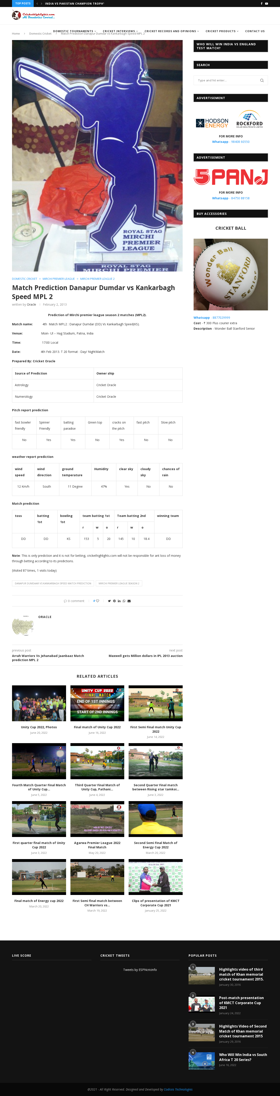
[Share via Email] (129, 601)
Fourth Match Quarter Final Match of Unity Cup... (39, 787)
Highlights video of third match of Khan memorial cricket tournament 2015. (241, 974)
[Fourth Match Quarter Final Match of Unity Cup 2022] (39, 761)
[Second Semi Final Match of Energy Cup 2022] (156, 819)
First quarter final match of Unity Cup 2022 (39, 845)
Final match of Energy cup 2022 (38, 901)
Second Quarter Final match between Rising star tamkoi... (155, 787)
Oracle (31, 304)
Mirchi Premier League (59, 279)
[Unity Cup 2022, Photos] (39, 703)
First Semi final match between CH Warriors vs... (97, 903)
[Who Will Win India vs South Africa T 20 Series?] (202, 1061)
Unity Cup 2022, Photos (39, 727)
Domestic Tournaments (73, 31)
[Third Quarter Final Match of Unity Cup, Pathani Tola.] (97, 761)
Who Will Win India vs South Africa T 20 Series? (243, 1057)
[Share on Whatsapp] (124, 601)
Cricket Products (221, 31)
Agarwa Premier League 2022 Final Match (97, 845)
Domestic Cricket (24, 279)
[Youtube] (266, 3)
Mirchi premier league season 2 (119, 583)
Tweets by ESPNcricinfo (140, 970)
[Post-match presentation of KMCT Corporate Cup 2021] (202, 1004)
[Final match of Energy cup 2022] (39, 877)
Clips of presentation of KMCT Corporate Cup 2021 (156, 903)
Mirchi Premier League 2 (97, 279)
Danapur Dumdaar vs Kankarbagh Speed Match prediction (53, 583)
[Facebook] (261, 3)
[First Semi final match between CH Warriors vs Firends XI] (97, 877)
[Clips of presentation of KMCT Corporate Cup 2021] (156, 877)
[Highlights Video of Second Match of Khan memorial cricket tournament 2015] (202, 1032)
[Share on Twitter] (109, 601)
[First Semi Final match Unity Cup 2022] (156, 703)
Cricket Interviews (119, 31)
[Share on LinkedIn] (119, 601)
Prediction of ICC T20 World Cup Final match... (85, 3)
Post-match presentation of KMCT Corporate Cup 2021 (241, 1002)
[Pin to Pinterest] (114, 601)
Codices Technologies (178, 1089)
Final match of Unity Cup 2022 (97, 727)
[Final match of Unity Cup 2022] (97, 703)
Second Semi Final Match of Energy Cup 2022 (155, 845)
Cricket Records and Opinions (170, 31)
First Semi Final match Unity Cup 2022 (155, 729)
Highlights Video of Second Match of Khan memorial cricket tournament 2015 (243, 1031)
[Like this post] (100, 601)
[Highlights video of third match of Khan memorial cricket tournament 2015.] (202, 975)
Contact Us (255, 31)
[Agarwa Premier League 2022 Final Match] (97, 819)
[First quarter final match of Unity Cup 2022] (39, 819)
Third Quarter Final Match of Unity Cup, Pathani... (97, 787)
